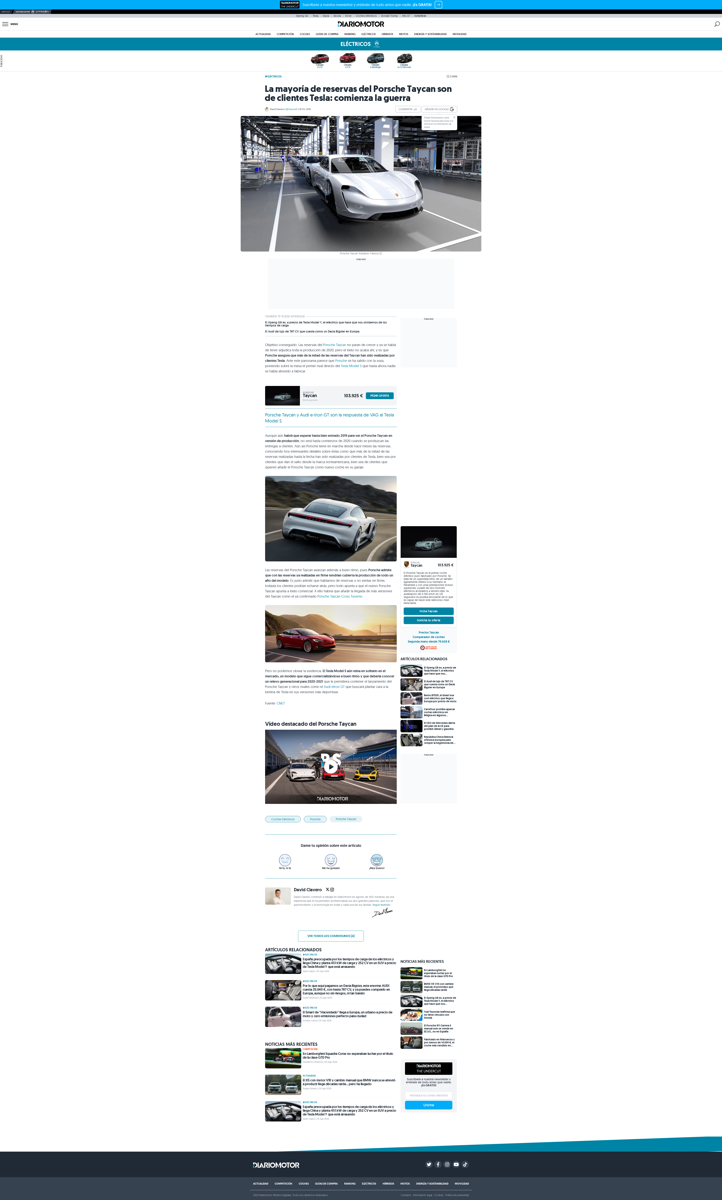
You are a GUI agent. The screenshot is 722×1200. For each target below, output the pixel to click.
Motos (403, 34)
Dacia (326, 16)
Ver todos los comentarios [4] (330, 936)
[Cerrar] (454, 117)
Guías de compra (327, 34)
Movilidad (459, 34)
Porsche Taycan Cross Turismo (339, 596)
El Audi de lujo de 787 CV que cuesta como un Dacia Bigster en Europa (312, 331)
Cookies (438, 1195)
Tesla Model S (351, 366)
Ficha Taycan (429, 611)
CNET (281, 703)
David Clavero (277, 109)
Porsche (341, 360)
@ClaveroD (291, 109)
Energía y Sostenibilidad (430, 34)
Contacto (406, 1195)
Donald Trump (389, 16)
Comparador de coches (429, 637)
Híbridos (387, 34)
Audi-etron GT (334, 687)
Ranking (350, 34)
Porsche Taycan (334, 345)
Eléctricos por (23, 12)
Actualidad (263, 34)
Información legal (422, 1195)
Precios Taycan (429, 632)
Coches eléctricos (366, 16)
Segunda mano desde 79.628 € (429, 641)
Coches (305, 34)
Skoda (337, 16)
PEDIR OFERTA (379, 396)
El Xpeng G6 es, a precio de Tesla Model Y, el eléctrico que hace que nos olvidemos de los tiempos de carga (326, 324)
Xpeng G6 (302, 16)
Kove (348, 16)
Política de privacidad (457, 1195)
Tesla (315, 16)
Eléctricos (369, 34)
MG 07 (406, 16)
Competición (285, 34)
